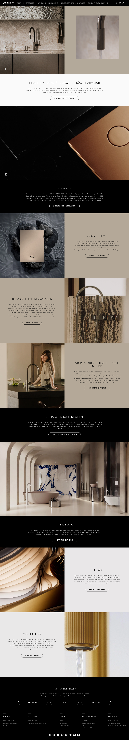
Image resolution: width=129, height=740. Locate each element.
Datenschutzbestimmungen (117, 725)
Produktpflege (32, 721)
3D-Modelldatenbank (88, 723)
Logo (83, 725)
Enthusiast (32, 703)
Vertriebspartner (8, 721)
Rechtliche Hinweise (114, 721)
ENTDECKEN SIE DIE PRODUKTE (64, 98)
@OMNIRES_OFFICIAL (32, 655)
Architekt (64, 703)
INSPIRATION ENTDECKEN (64, 540)
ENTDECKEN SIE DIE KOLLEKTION (64, 206)
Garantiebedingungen (115, 723)
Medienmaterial (87, 728)
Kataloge (84, 721)
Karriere (5, 725)
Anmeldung (63, 723)
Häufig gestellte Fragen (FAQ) (37, 723)
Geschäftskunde (96, 703)
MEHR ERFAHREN (32, 323)
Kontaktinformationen (10, 723)
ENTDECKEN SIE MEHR (97, 589)
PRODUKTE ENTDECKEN (97, 255)
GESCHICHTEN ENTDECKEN (96, 388)
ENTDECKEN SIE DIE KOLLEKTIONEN (64, 434)
